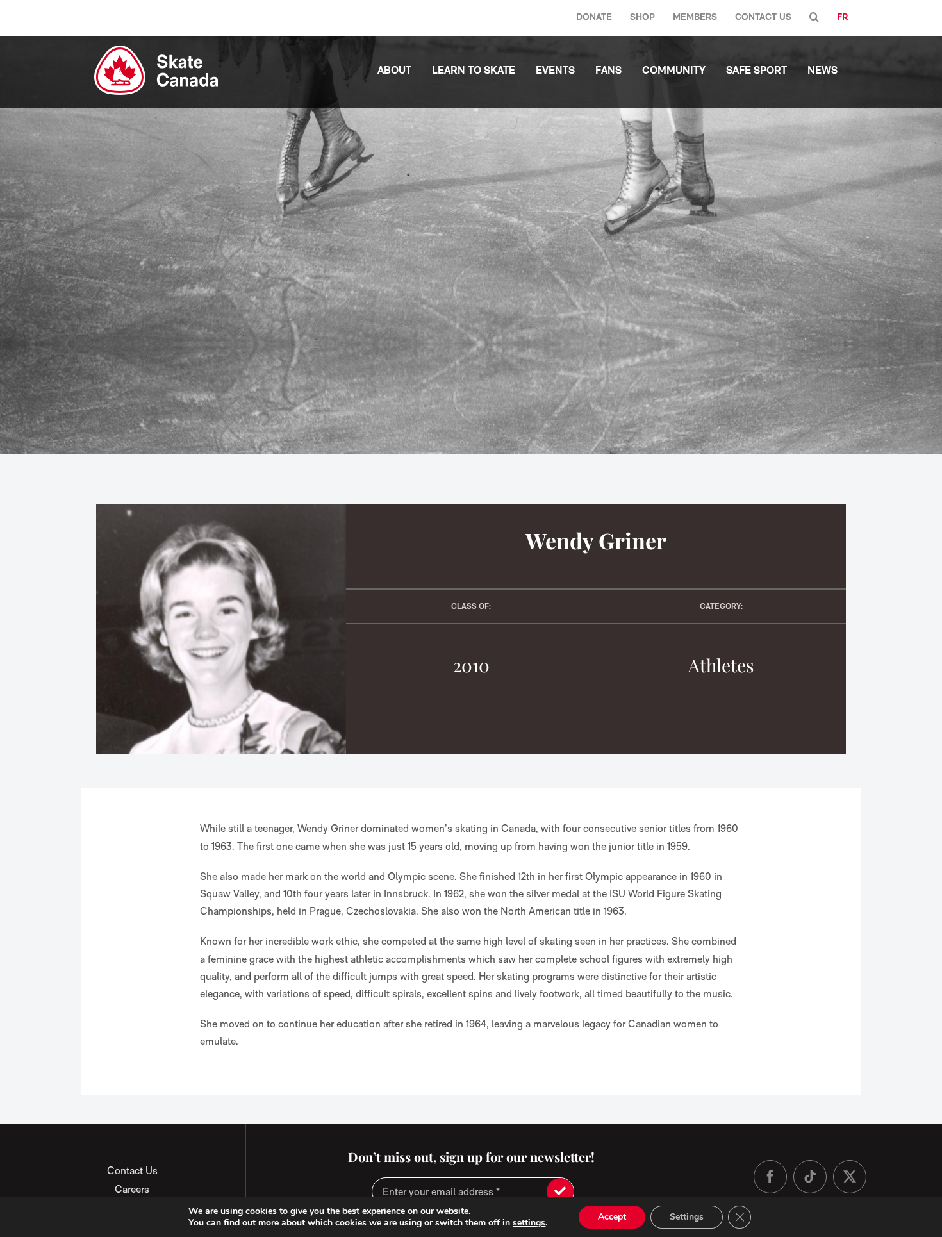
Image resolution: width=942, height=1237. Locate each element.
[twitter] (849, 1176)
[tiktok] (810, 1176)
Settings (687, 1217)
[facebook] (770, 1176)
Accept (612, 1217)
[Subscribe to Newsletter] (560, 1191)
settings (529, 1223)
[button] (814, 17)
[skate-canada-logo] (156, 50)
